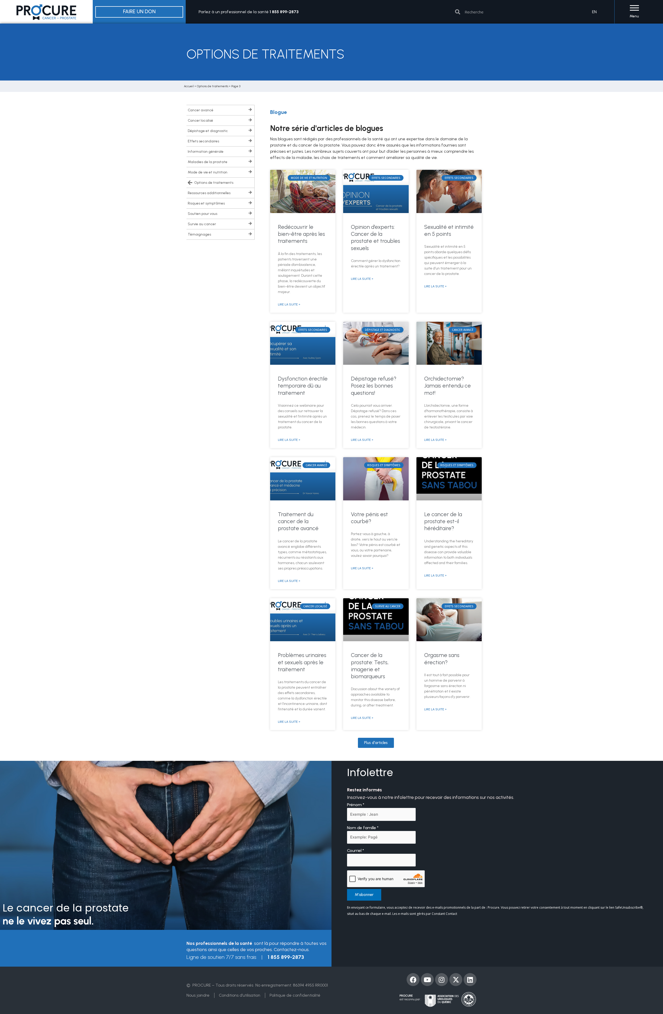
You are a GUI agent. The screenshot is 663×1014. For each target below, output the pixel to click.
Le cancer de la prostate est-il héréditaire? (443, 521)
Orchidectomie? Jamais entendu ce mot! (447, 385)
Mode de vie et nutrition (207, 172)
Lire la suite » (289, 304)
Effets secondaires (203, 141)
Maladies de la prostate (207, 162)
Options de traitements (212, 86)
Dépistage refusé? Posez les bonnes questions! (373, 385)
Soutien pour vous (202, 213)
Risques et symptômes (206, 203)
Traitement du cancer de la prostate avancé (298, 521)
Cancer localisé (200, 120)
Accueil (189, 86)
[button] (376, 743)
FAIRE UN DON (139, 11)
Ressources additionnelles (209, 193)
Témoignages (199, 234)
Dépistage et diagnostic (208, 131)
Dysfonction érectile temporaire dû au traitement (303, 385)
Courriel (355, 850)
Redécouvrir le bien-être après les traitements (301, 234)
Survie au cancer (202, 224)
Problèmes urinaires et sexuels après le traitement (302, 662)
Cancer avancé (200, 110)
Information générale (206, 151)
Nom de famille (363, 827)
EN (594, 11)
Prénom (355, 804)
